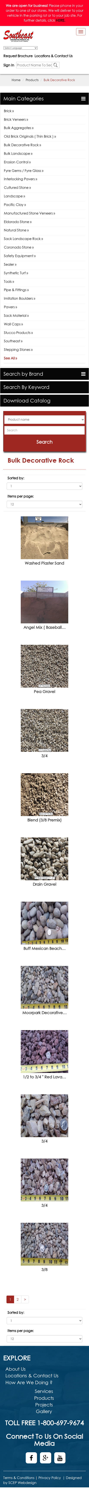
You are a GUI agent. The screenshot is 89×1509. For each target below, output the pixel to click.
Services (44, 1391)
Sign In (8, 65)
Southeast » (13, 341)
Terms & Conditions (18, 1478)
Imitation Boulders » (19, 298)
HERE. (60, 20)
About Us (15, 1369)
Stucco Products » (18, 333)
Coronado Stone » (19, 247)
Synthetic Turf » (16, 273)
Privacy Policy (49, 1478)
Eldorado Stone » (18, 222)
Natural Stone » (16, 230)
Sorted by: (16, 478)
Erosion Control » (17, 162)
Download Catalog (26, 401)
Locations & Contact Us (54, 56)
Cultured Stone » (17, 187)
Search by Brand (23, 374)
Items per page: (21, 496)
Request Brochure (18, 56)
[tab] (44, 98)
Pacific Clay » (15, 205)
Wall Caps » (13, 324)
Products (32, 80)
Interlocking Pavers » (20, 179)
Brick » (9, 111)
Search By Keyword (26, 387)
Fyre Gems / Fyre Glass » (23, 170)
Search (44, 442)
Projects (44, 1405)
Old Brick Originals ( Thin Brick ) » (30, 136)
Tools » (9, 281)
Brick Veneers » (16, 119)
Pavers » (10, 307)
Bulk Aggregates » (18, 128)
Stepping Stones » (18, 349)
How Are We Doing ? (28, 1382)
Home (16, 80)
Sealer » (10, 264)
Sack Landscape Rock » (23, 239)
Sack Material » (16, 315)
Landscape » (14, 196)
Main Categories (23, 98)
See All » (10, 358)
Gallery (44, 1411)
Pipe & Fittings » (16, 290)
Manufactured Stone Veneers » (29, 213)
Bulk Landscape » (18, 153)
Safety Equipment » (20, 256)
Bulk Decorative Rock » (22, 145)
